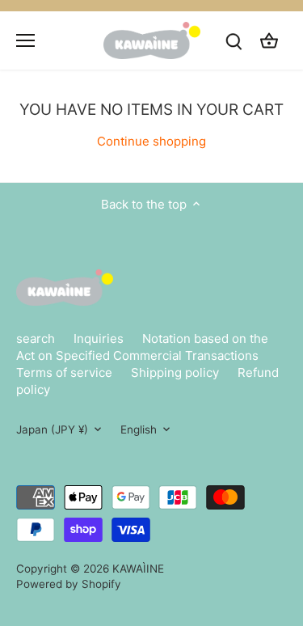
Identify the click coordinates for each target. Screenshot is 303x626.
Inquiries (99, 338)
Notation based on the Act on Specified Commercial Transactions (142, 347)
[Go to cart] (269, 40)
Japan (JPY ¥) (52, 429)
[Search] (233, 40)
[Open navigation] (25, 40)
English (138, 429)
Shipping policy (175, 372)
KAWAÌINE (138, 568)
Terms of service (64, 372)
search (35, 338)
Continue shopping (151, 141)
